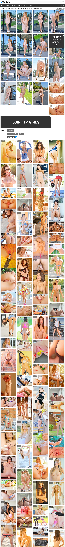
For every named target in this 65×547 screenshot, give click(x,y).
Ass (9, 134)
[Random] (58, 5)
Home (2, 5)
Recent (7, 5)
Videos (25, 5)
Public (21, 134)
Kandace (11, 130)
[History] (61, 5)
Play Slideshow (61, 8)
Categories (13, 5)
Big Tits (15, 134)
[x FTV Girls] (6, 2)
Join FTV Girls (25, 122)
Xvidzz (31, 5)
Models (20, 5)
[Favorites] (63, 5)
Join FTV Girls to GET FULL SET (56, 41)
